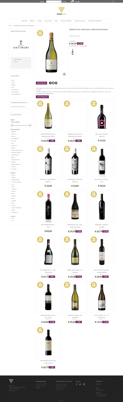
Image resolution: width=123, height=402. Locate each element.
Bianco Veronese (16, 159)
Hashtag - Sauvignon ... (48, 179)
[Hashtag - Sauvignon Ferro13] (48, 162)
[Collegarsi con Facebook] (15, 65)
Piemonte (14, 196)
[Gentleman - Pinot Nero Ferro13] (75, 162)
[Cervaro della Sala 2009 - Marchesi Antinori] (48, 116)
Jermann (75, 317)
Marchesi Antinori (48, 136)
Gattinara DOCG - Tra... (48, 270)
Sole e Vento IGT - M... (102, 315)
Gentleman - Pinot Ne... (75, 179)
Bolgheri (14, 162)
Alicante (13, 136)
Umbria (13, 210)
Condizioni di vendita (61, 384)
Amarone (14, 141)
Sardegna (14, 200)
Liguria (13, 186)
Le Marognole (102, 272)
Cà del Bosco (48, 363)
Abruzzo (14, 175)
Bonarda (14, 166)
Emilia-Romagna (15, 179)
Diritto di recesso (60, 387)
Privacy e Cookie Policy (41, 384)
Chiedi (15, 61)
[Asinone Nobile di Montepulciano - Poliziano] (48, 298)
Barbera (13, 148)
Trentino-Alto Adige (16, 207)
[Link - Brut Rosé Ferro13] (102, 116)
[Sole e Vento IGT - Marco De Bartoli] (102, 298)
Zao (101, 181)
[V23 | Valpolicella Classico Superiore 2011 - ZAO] (102, 162)
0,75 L (13, 218)
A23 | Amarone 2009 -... (48, 224)
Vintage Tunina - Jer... (75, 315)
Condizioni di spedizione (62, 386)
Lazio (13, 184)
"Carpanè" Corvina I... (102, 224)
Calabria (13, 177)
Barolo (13, 157)
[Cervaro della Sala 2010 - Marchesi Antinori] (75, 116)
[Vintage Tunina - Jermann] (75, 298)
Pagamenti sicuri (60, 389)
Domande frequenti (40, 386)
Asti (12, 143)
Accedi (42, 1)
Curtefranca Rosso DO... (48, 360)
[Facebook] (50, 83)
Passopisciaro (75, 227)
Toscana (13, 205)
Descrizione (41, 83)
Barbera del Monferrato (17, 150)
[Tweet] (53, 83)
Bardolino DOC (15, 155)
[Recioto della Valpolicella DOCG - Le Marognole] (102, 252)
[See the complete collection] (21, 44)
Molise (13, 193)
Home (10, 25)
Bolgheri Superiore (16, 164)
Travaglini (48, 272)
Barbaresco (14, 145)
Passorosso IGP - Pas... (75, 224)
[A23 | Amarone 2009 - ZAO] (48, 207)
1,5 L (13, 220)
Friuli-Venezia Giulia (16, 182)
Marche (13, 191)
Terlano (75, 272)
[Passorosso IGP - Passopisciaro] (75, 207)
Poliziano (48, 317)
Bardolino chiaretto (16, 152)
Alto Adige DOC (15, 138)
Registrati (38, 387)
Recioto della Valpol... (102, 270)
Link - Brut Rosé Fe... (101, 134)
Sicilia (13, 203)
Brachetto (14, 169)
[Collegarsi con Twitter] (19, 65)
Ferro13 (102, 136)
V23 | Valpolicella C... (102, 179)
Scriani (101, 227)
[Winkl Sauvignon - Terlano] (75, 252)
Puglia (13, 198)
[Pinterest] (56, 83)
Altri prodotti (42, 97)
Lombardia (14, 189)
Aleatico (13, 134)
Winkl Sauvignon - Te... (75, 270)
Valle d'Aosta (15, 212)
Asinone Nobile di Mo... (48, 315)
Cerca (64, 1)
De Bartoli (101, 317)
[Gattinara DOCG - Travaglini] (48, 252)
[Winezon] (61, 11)
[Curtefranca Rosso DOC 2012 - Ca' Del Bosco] (48, 343)
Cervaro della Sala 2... (48, 134)
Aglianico (14, 131)
